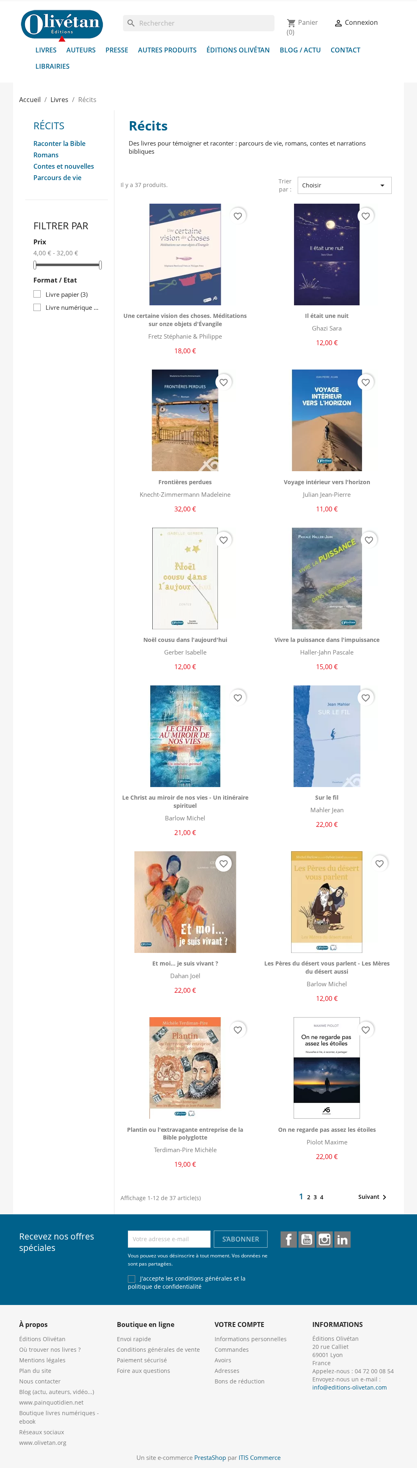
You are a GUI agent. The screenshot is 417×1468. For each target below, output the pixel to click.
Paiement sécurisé (142, 1360)
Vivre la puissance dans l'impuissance (327, 640)
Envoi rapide (134, 1339)
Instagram (324, 1239)
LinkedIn (342, 1239)
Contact (345, 50)
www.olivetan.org (42, 1442)
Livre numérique (73, 307)
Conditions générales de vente (158, 1349)
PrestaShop (210, 1457)
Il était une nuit (327, 316)
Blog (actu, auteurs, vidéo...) (56, 1392)
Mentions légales (42, 1360)
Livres (46, 50)
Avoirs (223, 1360)
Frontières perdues (185, 482)
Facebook (289, 1239)
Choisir (344, 185)
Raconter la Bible (59, 143)
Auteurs (81, 50)
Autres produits (167, 50)
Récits (48, 125)
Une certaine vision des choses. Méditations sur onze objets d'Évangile (185, 320)
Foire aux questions (143, 1370)
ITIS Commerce (260, 1457)
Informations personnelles (251, 1339)
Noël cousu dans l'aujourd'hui (185, 640)
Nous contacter (40, 1381)
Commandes (232, 1349)
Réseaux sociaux (41, 1432)
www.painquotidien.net (51, 1402)
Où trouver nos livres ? (50, 1349)
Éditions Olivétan (238, 50)
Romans (46, 155)
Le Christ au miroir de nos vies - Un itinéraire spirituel (185, 801)
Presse (116, 50)
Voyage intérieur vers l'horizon (327, 482)
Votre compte (239, 1324)
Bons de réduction (240, 1381)
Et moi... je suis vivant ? (185, 963)
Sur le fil (326, 797)
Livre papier (67, 294)
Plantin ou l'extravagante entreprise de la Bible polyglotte (185, 1134)
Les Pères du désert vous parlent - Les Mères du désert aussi (327, 967)
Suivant (373, 1197)
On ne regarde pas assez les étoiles (327, 1129)
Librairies (52, 66)
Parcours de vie (57, 178)
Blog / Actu (300, 50)
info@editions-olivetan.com (349, 1387)
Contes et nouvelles (63, 166)
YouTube (306, 1239)
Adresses (227, 1370)
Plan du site (35, 1370)
